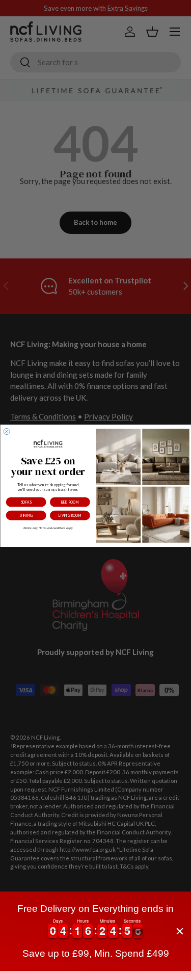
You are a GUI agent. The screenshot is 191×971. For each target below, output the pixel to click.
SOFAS (26, 502)
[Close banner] (180, 931)
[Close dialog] (7, 431)
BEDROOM (69, 502)
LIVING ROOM (69, 515)
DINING (25, 515)
